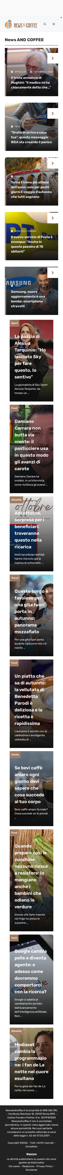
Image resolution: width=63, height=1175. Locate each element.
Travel (15, 577)
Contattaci (31, 1146)
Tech (14, 937)
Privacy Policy (44, 1166)
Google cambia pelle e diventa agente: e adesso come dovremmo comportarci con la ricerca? (31, 971)
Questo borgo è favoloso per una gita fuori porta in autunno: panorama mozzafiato (31, 611)
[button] (44, 24)
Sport (14, 323)
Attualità (16, 499)
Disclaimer (31, 1169)
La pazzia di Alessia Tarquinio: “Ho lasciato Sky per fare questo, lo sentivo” (30, 357)
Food (14, 408)
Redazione (28, 1166)
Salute (15, 754)
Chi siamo (14, 1166)
